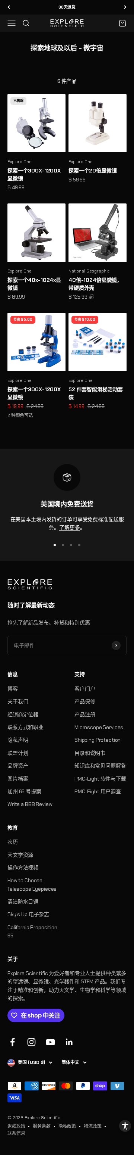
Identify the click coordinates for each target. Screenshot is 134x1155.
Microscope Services (98, 727)
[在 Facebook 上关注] (12, 1042)
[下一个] (125, 7)
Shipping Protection (97, 740)
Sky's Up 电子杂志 (28, 914)
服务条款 (41, 1126)
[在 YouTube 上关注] (50, 1042)
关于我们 (17, 701)
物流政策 (92, 1126)
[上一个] (8, 7)
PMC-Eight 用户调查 (97, 791)
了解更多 (69, 527)
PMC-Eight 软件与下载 (100, 778)
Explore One (19, 161)
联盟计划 (17, 753)
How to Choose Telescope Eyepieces (32, 884)
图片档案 (17, 778)
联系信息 (16, 1133)
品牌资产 (17, 765)
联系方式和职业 (25, 727)
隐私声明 (17, 740)
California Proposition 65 (32, 931)
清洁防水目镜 (22, 901)
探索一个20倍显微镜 (92, 170)
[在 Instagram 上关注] (31, 1042)
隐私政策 (67, 1126)
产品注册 (84, 714)
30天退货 (67, 7)
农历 (12, 841)
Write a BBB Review (29, 804)
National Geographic (88, 271)
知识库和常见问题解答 (100, 765)
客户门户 (84, 688)
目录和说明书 (89, 753)
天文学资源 (20, 855)
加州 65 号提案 (24, 791)
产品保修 (84, 701)
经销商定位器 (22, 714)
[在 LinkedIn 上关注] (69, 1042)
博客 (12, 688)
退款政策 (16, 1126)
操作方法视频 (22, 867)
